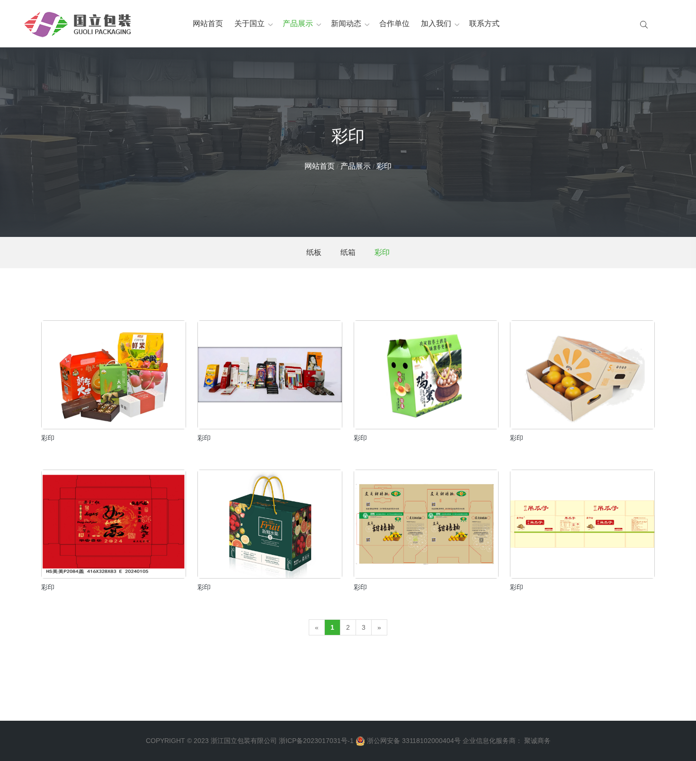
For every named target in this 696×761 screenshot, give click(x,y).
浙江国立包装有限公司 (244, 740)
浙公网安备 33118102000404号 (414, 740)
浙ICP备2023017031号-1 (316, 740)
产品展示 (298, 23)
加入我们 (436, 23)
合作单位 (394, 23)
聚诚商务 (537, 740)
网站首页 (208, 23)
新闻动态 (346, 23)
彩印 (384, 166)
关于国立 (249, 23)
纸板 (313, 252)
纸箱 (348, 252)
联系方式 (484, 23)
